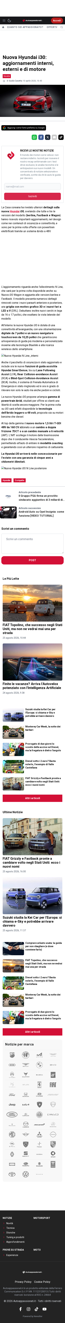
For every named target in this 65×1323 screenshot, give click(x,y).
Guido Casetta (15, 81)
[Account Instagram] (28, 1309)
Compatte (19, 480)
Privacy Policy (23, 1281)
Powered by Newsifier (32, 1316)
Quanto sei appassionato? (25, 27)
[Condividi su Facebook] (41, 137)
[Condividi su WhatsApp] (34, 137)
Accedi (57, 20)
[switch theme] (9, 21)
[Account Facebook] (20, 1309)
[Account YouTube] (44, 1309)
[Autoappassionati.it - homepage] (32, 20)
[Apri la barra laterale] (4, 21)
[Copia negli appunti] (61, 137)
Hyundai (15, 211)
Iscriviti (32, 196)
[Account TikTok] (36, 1309)
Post (32, 560)
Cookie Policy (42, 1281)
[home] (3, 27)
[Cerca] (61, 27)
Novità (7, 76)
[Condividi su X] (47, 137)
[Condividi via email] (54, 137)
